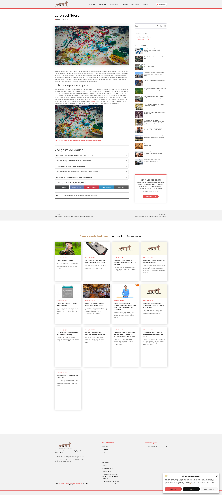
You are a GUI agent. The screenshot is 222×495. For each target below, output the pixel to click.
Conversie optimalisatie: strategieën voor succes (154, 81)
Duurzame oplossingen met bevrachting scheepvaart (152, 160)
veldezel (92, 101)
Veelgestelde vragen (143, 39)
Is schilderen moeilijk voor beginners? (91, 166)
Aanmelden (135, 4)
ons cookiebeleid (189, 483)
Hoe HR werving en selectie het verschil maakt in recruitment (153, 128)
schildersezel (80, 195)
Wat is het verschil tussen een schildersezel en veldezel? (91, 172)
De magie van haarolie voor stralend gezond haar (154, 113)
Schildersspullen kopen (144, 37)
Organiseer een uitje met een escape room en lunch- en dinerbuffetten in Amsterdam (124, 335)
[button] (217, 476)
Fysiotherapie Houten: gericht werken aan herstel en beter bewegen (155, 89)
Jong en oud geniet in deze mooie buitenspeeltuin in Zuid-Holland (125, 262)
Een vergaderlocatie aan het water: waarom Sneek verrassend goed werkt (154, 74)
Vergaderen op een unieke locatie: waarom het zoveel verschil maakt (154, 136)
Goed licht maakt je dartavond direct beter (154, 57)
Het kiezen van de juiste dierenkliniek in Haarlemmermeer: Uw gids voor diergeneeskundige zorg (154, 122)
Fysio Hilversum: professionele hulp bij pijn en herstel (154, 65)
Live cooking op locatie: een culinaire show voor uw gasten (154, 105)
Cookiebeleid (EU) (108, 468)
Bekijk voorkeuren (209, 489)
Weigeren (191, 489)
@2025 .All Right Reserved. (71, 484)
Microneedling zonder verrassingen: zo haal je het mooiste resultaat (154, 152)
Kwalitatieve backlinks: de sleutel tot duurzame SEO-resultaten (110, 476)
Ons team (102, 4)
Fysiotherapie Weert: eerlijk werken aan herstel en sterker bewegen (154, 97)
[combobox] (161, 4)
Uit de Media (106, 459)
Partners (125, 4)
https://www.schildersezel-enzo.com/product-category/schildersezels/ (78, 141)
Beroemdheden (107, 456)
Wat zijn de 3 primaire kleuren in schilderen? (91, 161)
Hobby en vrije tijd (62, 19)
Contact (145, 4)
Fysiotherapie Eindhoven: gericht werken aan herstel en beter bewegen (153, 50)
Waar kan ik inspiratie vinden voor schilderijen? (91, 177)
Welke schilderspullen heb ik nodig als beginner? (91, 155)
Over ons (92, 4)
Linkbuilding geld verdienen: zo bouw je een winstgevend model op (111, 483)
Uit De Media (114, 4)
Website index (107, 471)
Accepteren (173, 489)
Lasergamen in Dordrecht (66, 260)
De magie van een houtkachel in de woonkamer (154, 144)
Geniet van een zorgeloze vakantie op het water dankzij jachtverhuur (153, 305)
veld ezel (87, 195)
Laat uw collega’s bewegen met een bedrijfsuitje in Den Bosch (153, 335)
